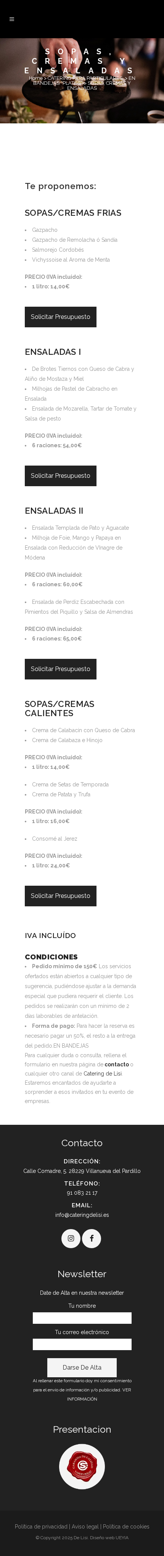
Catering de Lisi (103, 1074)
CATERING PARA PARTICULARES (85, 78)
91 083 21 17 (82, 1193)
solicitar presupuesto (60, 316)
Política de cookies (126, 1527)
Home (36, 78)
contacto (117, 1064)
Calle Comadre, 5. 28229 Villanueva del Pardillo (82, 1171)
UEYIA (122, 1537)
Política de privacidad (41, 1527)
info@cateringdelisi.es (82, 1215)
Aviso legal (85, 1527)
